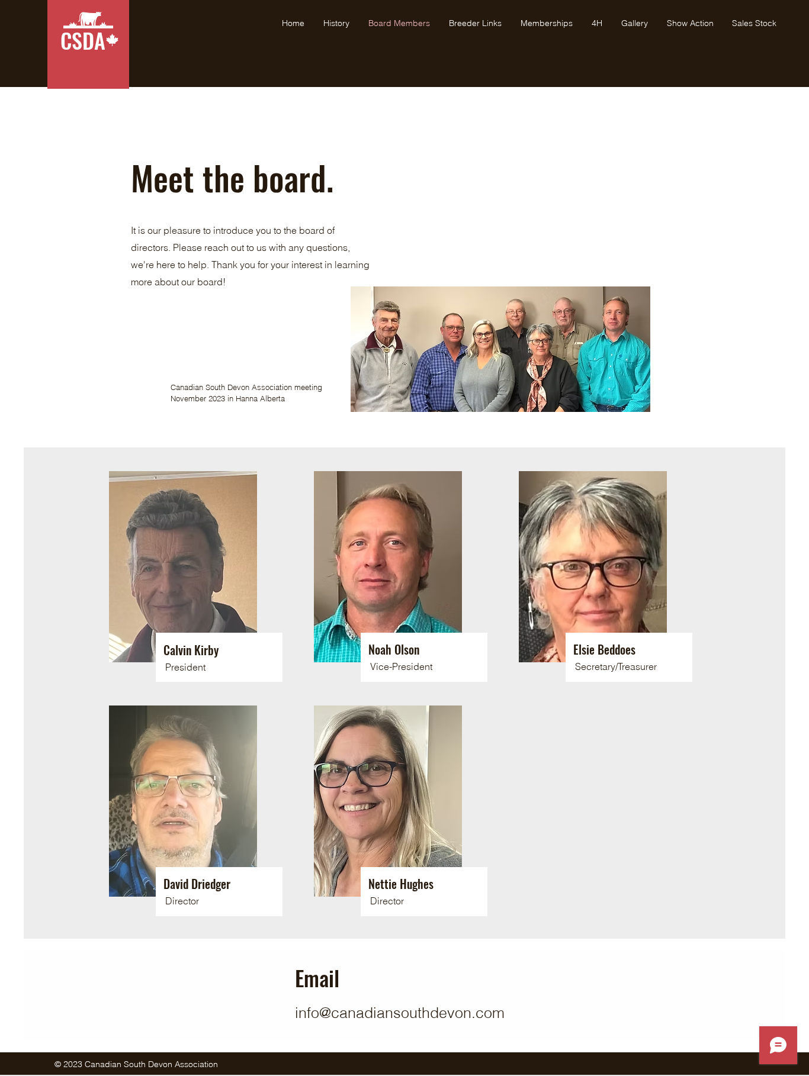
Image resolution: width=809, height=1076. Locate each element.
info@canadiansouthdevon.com (400, 1013)
